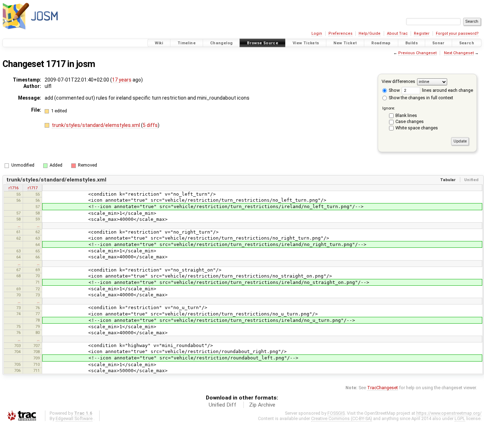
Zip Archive (262, 405)
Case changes (409, 121)
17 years (121, 80)
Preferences (340, 33)
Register (421, 33)
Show (394, 90)
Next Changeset (459, 53)
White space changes (416, 127)
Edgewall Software (74, 418)
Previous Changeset (417, 53)
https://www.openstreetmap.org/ (449, 413)
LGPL (460, 418)
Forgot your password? (457, 33)
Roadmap (381, 43)
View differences (398, 81)
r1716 (13, 187)
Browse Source (262, 43)
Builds (411, 43)
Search (466, 43)
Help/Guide (370, 33)
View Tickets (306, 43)
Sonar (438, 43)
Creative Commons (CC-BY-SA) (341, 418)
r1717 (33, 187)
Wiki (159, 43)
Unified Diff (222, 405)
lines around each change (447, 90)
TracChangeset (382, 387)
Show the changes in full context (420, 97)
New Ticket (345, 43)
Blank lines (406, 115)
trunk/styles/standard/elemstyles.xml (96, 125)
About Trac (397, 33)
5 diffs (150, 125)
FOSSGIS (336, 413)
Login (316, 33)
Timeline (187, 43)
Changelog (221, 43)
